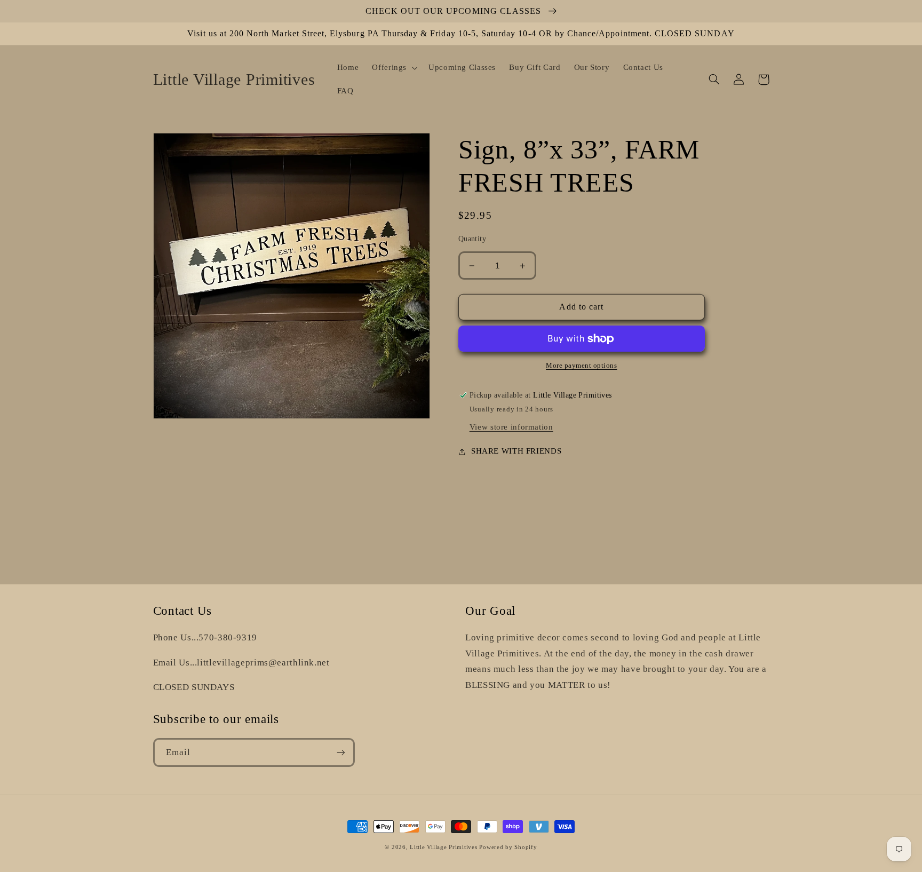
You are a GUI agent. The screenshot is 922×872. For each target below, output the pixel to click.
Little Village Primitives (443, 847)
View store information (511, 427)
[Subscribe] (340, 752)
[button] (393, 68)
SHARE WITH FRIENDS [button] (516, 451)
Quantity (472, 239)
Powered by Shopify (508, 847)
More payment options (581, 365)
